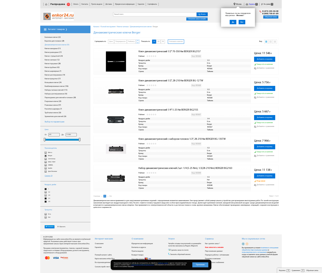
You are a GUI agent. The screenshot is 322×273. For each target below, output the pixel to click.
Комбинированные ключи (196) (56, 86)
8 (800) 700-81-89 (270, 14)
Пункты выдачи (96, 4)
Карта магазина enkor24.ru (105, 259)
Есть (49, 214)
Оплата (75, 4)
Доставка (108, 4)
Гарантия (141, 4)
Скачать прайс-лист (102, 267)
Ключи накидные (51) (53, 49)
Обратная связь (271, 17)
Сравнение (296, 270)
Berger (50, 155)
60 (158, 41)
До (63, 135)
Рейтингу (131, 41)
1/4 (49, 195)
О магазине (99, 244)
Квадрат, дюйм (50, 185)
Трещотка (48, 210)
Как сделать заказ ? (212, 244)
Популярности (120, 41)
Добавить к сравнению (265, 68)
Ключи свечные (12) (52, 60)
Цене (111, 41)
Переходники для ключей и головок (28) (60, 98)
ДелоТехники (52, 171)
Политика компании (212, 259)
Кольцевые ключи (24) (53, 82)
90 (163, 41)
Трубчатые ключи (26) (53, 113)
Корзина (253, 4)
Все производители (102, 262)
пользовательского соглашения (254, 252)
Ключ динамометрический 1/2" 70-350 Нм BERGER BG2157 (169, 51)
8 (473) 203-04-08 (270, 11)
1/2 (49, 192)
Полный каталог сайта (103, 255)
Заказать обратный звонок (180, 254)
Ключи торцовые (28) (53, 64)
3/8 (49, 201)
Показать (50, 226)
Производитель (51, 148)
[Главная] (46, 4)
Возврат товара (137, 255)
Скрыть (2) (48, 176)
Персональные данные (214, 251)
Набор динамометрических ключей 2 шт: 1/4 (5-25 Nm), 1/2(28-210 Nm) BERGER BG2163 (185, 168)
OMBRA (50, 165)
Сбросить (62, 226)
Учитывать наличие (176, 41)
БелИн (50, 168)
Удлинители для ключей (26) (55, 116)
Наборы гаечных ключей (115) (56, 90)
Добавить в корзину (264, 59)
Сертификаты (152, 4)
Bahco (50, 152)
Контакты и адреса (139, 247)
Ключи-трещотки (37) (53, 79)
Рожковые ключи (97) (53, 105)
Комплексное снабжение (214, 262)
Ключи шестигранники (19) (55, 75)
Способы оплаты (138, 259)
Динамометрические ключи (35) (57, 45)
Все (111, 196)
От (46, 135)
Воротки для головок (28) (54, 41)
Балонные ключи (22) (53, 37)
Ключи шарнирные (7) (53, 71)
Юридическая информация (125, 4)
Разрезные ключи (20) (53, 101)
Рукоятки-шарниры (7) (53, 109)
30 (154, 41)
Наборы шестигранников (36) (56, 94)
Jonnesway (51, 159)
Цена (46, 130)
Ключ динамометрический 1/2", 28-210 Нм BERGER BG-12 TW (170, 80)
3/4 (49, 198)
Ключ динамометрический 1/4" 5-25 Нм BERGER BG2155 (168, 110)
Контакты (85, 4)
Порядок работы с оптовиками (217, 255)
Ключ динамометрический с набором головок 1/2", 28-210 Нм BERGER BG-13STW (182, 139)
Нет (49, 217)
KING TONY (51, 162)
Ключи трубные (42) (52, 67)
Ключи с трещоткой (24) (54, 56)
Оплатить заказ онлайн (197, 19)
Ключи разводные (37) (53, 52)
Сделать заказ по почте (179, 250)
